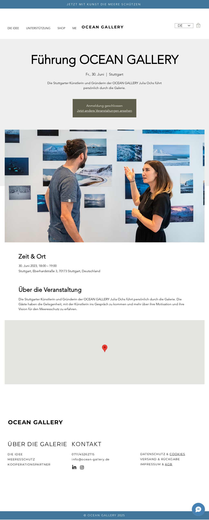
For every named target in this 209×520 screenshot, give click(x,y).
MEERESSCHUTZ (21, 459)
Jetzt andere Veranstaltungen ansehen (104, 110)
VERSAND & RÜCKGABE (160, 459)
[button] (198, 25)
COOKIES (177, 454)
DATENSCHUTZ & (155, 454)
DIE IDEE (15, 454)
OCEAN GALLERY (35, 422)
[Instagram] (81, 467)
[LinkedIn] (74, 467)
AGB (168, 464)
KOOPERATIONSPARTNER (29, 464)
